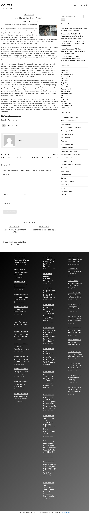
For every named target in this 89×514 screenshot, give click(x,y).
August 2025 (65, 76)
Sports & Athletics (67, 181)
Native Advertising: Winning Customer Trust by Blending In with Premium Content (73, 51)
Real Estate (65, 171)
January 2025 (65, 91)
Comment (6, 174)
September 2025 (67, 74)
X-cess (7, 4)
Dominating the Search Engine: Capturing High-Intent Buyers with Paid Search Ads (22, 385)
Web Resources (66, 195)
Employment (65, 137)
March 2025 (65, 87)
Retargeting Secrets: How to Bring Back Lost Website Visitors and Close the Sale (21, 373)
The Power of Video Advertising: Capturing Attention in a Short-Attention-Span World (22, 360)
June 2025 (64, 81)
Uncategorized (66, 191)
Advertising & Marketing (69, 117)
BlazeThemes (65, 512)
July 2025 (64, 78)
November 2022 (67, 105)
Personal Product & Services (71, 164)
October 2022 (66, 108)
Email (24, 194)
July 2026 (64, 70)
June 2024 (64, 95)
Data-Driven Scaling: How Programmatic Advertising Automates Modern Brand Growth (73, 59)
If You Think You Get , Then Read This (14, 243)
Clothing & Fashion (67, 131)
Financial (64, 141)
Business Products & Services (71, 127)
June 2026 (64, 72)
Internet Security (67, 158)
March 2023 (65, 99)
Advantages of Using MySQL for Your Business (21, 261)
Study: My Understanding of (11, 116)
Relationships (66, 175)
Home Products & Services (70, 154)
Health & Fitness (67, 148)
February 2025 (66, 89)
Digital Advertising (67, 134)
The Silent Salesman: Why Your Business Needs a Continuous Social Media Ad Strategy (21, 398)
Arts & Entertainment (68, 121)
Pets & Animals (66, 168)
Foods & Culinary (67, 144)
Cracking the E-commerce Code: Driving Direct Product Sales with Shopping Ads (72, 43)
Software (64, 178)
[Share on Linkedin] (16, 125)
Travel (63, 188)
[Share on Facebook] (12, 125)
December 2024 (67, 93)
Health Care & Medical (69, 151)
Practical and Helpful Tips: (44, 230)
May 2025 (64, 83)
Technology (65, 185)
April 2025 (64, 85)
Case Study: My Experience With (14, 231)
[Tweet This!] (8, 125)
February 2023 (66, 101)
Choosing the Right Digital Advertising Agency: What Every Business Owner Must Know (72, 36)
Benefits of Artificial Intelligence (21, 273)
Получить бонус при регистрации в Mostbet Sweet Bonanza (21, 286)
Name (6, 194)
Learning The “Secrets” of (10, 120)
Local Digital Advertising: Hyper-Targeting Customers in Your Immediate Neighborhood (21, 348)
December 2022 (66, 103)
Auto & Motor (66, 124)
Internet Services (67, 161)
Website (7, 203)
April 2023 (64, 97)
